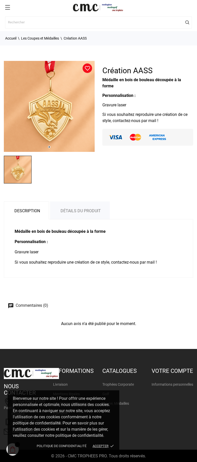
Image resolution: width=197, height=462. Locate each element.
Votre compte (172, 371)
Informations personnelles (172, 384)
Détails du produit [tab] (81, 210)
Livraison (60, 384)
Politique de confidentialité (61, 446)
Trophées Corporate (118, 384)
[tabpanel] (49, 106)
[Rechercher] (187, 22)
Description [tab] (27, 210)
